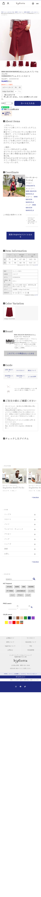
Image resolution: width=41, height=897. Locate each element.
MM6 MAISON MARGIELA (32, 199)
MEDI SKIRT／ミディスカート (31, 12)
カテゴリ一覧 (10, 12)
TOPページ (3, 12)
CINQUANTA (30, 186)
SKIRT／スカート (19, 12)
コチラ (36, 265)
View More (36, 497)
